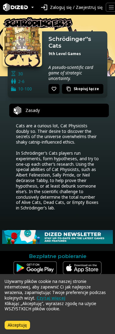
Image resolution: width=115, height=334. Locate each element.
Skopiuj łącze (82, 88)
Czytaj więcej (50, 298)
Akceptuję (17, 325)
